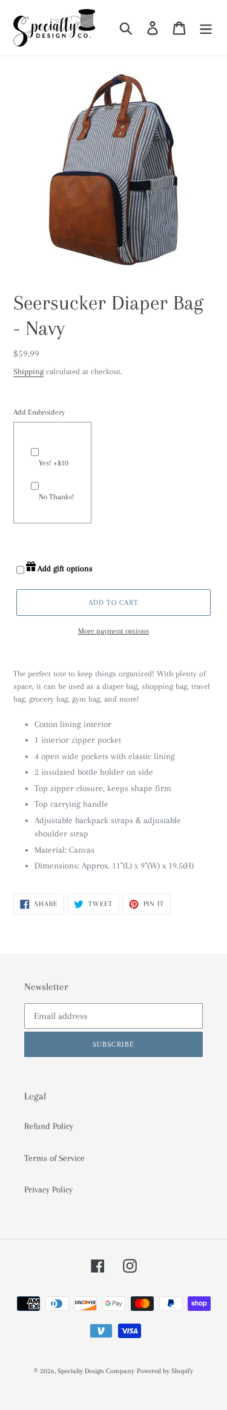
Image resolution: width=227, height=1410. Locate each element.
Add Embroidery (39, 412)
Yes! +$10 (53, 463)
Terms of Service (54, 1158)
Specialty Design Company (96, 1371)
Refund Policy (48, 1126)
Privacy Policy (48, 1189)
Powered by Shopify (165, 1371)
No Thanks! (56, 497)
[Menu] (205, 28)
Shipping (28, 371)
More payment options (113, 631)
